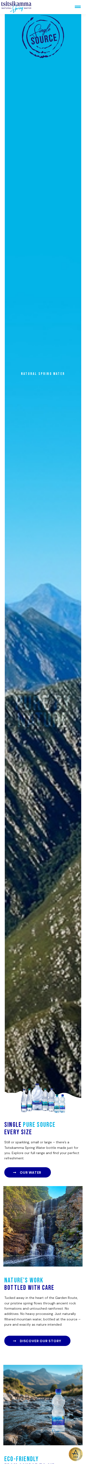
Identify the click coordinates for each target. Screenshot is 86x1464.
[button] (77, 7)
